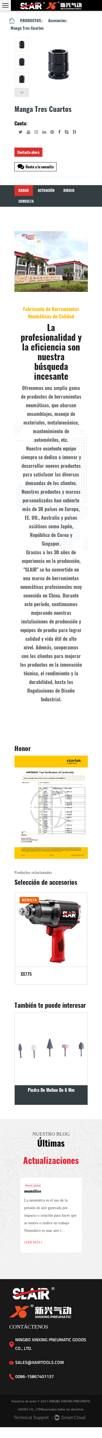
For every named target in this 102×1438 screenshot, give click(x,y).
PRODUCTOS (30, 20)
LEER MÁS (32, 1242)
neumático (32, 1191)
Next (21, 92)
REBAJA (29, 900)
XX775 (26, 974)
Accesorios (57, 20)
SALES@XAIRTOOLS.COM (39, 1362)
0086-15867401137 (34, 1376)
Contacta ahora (28, 152)
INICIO (12, 21)
